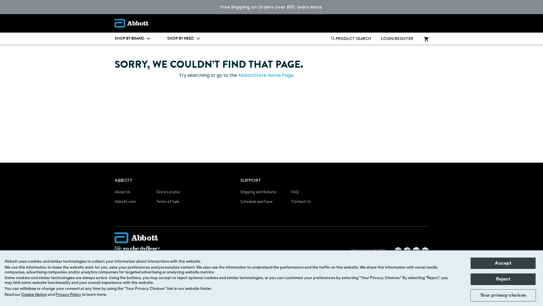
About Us (122, 192)
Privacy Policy (68, 295)
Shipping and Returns (258, 192)
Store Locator (168, 192)
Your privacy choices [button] (503, 295)
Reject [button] (503, 279)
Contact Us (301, 201)
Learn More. (310, 7)
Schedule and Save (256, 201)
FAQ (295, 192)
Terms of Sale (167, 201)
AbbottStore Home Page (265, 75)
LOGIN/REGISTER (397, 38)
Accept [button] (503, 263)
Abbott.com (125, 201)
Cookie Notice (34, 295)
